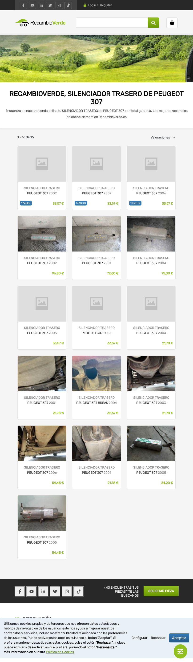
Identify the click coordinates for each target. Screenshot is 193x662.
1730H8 (81, 203)
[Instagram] (59, 5)
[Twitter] (50, 5)
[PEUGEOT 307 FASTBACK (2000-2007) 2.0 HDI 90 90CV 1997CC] (42, 164)
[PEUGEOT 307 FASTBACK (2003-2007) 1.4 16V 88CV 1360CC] (42, 443)
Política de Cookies (60, 652)
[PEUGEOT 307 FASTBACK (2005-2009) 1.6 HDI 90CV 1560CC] (151, 443)
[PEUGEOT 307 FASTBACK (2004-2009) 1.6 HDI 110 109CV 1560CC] (96, 164)
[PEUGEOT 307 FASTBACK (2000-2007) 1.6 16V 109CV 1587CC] (151, 164)
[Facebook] (23, 5)
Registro (106, 5)
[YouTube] (32, 5)
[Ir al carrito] (172, 22)
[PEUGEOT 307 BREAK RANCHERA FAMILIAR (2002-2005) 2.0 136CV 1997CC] (96, 373)
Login (92, 5)
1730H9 (135, 203)
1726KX (26, 203)
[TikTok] (68, 5)
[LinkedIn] (41, 5)
